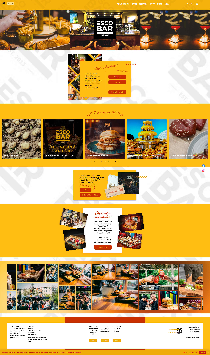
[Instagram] (203, 171)
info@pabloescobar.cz (194, 337)
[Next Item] (197, 286)
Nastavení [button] (185, 352)
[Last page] (118, 161)
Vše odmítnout (194, 352)
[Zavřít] (208, 352)
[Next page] (115, 161)
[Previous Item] (12, 286)
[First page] (91, 161)
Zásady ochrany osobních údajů (74, 352)
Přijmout (203, 352)
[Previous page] (94, 161)
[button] (159, 4)
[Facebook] (203, 166)
